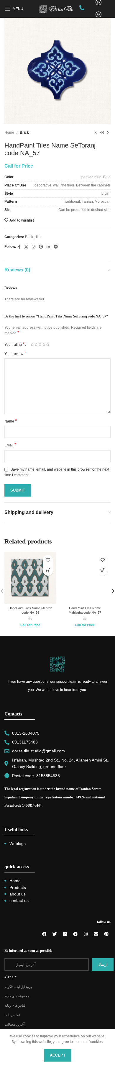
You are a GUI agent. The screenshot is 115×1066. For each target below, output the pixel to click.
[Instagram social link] (33, 247)
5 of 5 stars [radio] (48, 344)
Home (9, 132)
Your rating (14, 344)
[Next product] (108, 133)
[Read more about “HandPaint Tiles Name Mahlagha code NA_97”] (102, 570)
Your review (15, 353)
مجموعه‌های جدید (16, 996)
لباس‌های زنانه (14, 1005)
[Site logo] (56, 8)
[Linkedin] (64, 934)
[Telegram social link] (56, 247)
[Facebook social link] (19, 247)
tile (38, 237)
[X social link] (26, 247)
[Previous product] (96, 133)
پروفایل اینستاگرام (18, 987)
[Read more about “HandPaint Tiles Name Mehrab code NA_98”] (48, 570)
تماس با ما (12, 1015)
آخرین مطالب (14, 1024)
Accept (57, 1055)
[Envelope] (95, 934)
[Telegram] (75, 934)
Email (10, 445)
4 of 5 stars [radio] (44, 344)
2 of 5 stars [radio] (36, 344)
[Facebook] (44, 934)
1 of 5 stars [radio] (32, 344)
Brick (24, 132)
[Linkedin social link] (48, 247)
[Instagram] (85, 934)
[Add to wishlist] (48, 560)
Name (10, 421)
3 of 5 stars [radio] (40, 344)
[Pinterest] (106, 934)
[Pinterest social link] (41, 247)
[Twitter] (54, 934)
